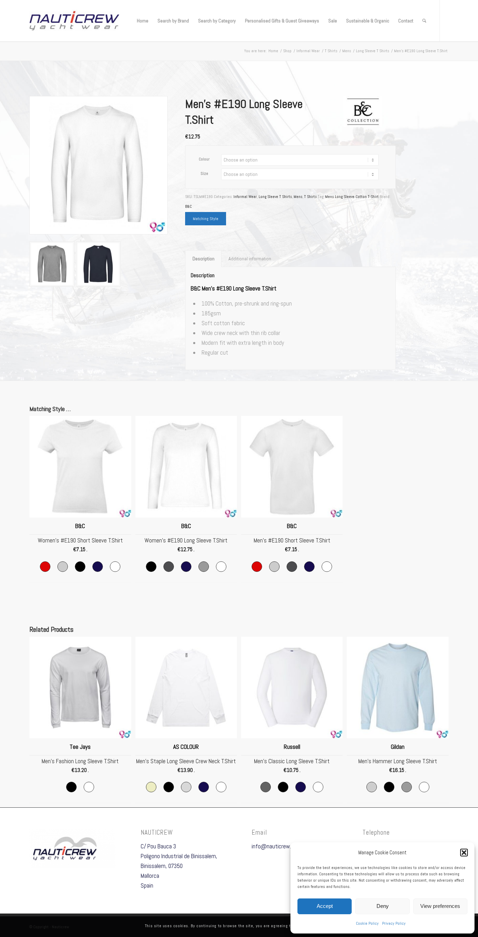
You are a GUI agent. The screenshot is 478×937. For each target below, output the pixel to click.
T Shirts (310, 196)
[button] (464, 852)
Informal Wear (245, 196)
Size (204, 173)
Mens (298, 196)
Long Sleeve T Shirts (275, 196)
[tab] (203, 258)
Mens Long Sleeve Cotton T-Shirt (352, 196)
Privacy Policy (394, 923)
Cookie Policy (367, 923)
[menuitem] (142, 20)
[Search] (424, 20)
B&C (188, 206)
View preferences (440, 906)
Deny (383, 906)
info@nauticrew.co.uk (277, 846)
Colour (204, 159)
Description (203, 258)
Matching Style (205, 218)
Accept (325, 906)
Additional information (250, 258)
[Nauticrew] (74, 20)
